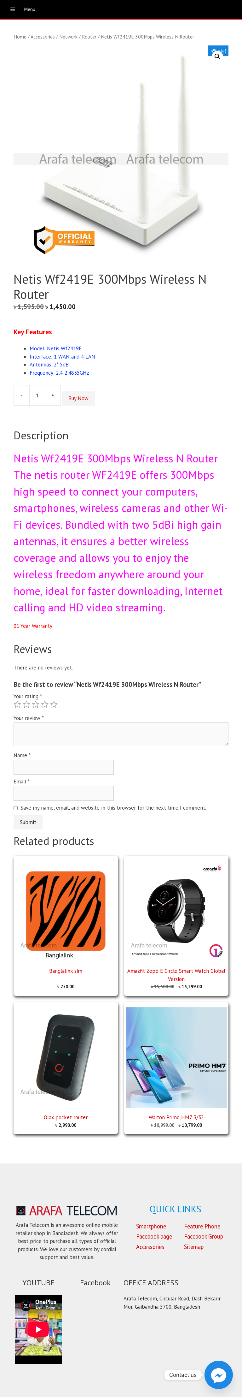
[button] (217, 56)
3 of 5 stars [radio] (35, 704)
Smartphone (151, 1226)
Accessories (43, 36)
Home (20, 36)
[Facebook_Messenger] (219, 1375)
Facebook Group (203, 1236)
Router (89, 36)
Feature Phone (202, 1226)
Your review (29, 718)
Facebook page (154, 1236)
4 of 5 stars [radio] (45, 704)
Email (22, 781)
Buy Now (78, 398)
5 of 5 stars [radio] (54, 704)
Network (68, 36)
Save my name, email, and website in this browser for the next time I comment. (113, 807)
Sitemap (194, 1247)
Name (22, 755)
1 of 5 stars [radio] (17, 704)
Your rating (28, 696)
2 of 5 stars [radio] (26, 704)
